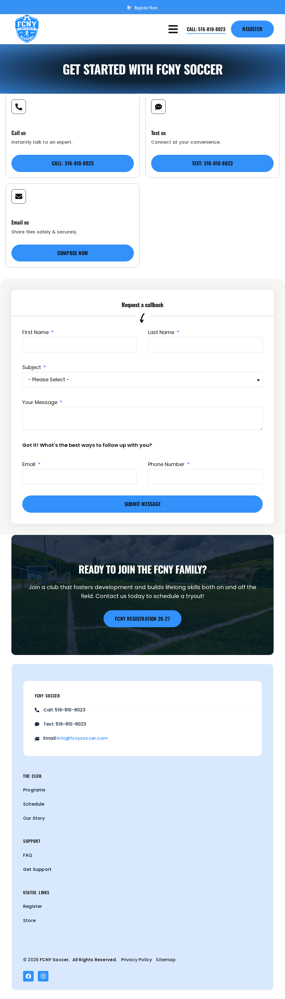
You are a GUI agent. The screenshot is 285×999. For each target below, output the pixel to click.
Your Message (40, 402)
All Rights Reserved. (94, 960)
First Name (36, 332)
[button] (173, 29)
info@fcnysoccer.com (82, 738)
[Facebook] (28, 976)
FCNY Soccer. (55, 960)
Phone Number (167, 464)
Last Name (162, 332)
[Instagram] (43, 976)
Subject (32, 367)
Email (29, 464)
